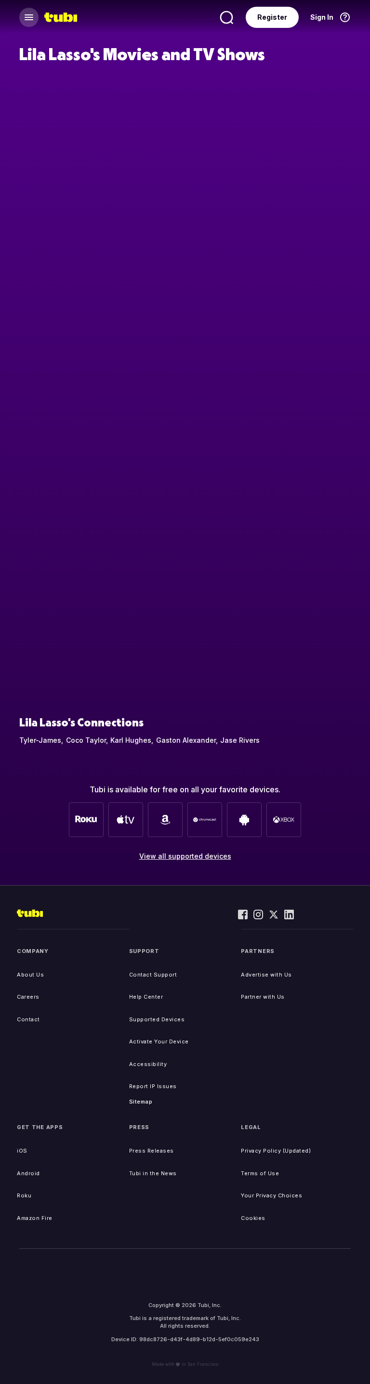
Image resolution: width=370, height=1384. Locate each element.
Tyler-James (40, 740)
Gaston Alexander (186, 740)
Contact (28, 1019)
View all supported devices (185, 856)
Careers (28, 996)
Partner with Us (263, 996)
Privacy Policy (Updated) (276, 1150)
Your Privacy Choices (271, 1195)
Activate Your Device (159, 1041)
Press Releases (151, 1150)
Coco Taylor (86, 740)
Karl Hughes (130, 740)
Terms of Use (260, 1173)
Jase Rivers (240, 740)
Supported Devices (157, 1019)
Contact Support (153, 974)
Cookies (253, 1218)
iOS (22, 1150)
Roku (24, 1195)
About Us (30, 974)
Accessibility (148, 1064)
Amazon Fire (35, 1218)
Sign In (321, 17)
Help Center (146, 996)
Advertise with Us (266, 974)
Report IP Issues (153, 1086)
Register (272, 17)
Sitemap (141, 1101)
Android (28, 1173)
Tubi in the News (153, 1173)
